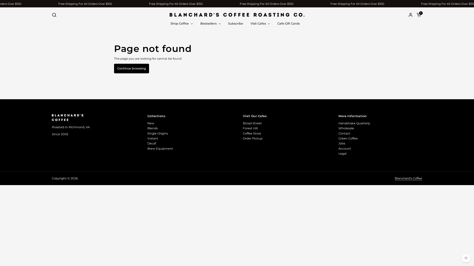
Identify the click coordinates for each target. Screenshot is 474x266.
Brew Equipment (160, 148)
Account (344, 148)
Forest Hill (250, 128)
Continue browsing (131, 68)
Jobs (341, 143)
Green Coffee (348, 138)
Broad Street (252, 123)
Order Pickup (253, 138)
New (150, 123)
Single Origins (157, 133)
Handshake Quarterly (354, 123)
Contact (344, 133)
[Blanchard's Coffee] (237, 15)
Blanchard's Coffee (408, 178)
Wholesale (346, 128)
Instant (152, 138)
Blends (152, 128)
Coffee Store (252, 133)
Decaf (151, 143)
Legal (342, 153)
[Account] (410, 15)
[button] (54, 15)
